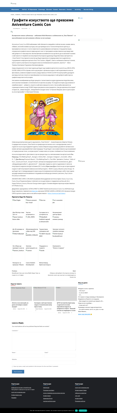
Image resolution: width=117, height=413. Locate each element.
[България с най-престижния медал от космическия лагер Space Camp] (43, 294)
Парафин (13, 397)
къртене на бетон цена (49, 401)
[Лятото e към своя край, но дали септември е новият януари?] (21, 294)
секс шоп (77, 395)
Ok (76, 410)
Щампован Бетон (47, 398)
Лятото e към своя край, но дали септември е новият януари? (20, 305)
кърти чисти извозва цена (18, 392)
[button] (105, 9)
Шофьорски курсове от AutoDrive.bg (21, 387)
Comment (15, 330)
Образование (15, 9)
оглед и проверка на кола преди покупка (54, 393)
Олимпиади (41, 9)
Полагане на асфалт (48, 390)
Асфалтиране (47, 395)
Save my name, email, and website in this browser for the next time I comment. (36, 366)
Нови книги (62, 9)
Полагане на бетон (80, 401)
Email (47, 352)
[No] (115, 410)
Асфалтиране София (81, 390)
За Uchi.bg (78, 9)
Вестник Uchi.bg (88, 9)
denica (14, 308)
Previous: (26, 273)
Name (14, 352)
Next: (62, 274)
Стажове (55, 9)
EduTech (24, 9)
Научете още (82, 410)
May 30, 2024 (24, 28)
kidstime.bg (46, 387)
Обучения (49, 9)
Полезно (69, 9)
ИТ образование (32, 9)
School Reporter (16, 28)
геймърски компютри (80, 393)
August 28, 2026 (21, 308)
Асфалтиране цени (16, 395)
